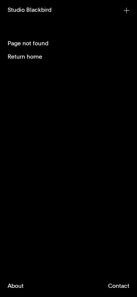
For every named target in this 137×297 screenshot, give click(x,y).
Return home (25, 57)
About (16, 286)
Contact (118, 286)
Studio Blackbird (29, 10)
